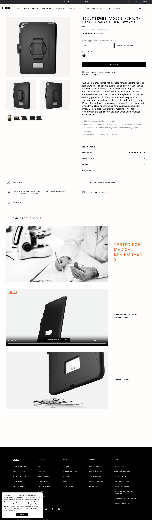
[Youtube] (59, 509)
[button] (38, 47)
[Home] (6, 8)
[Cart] (140, 8)
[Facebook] (52, 509)
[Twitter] (46, 509)
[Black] (84, 55)
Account (138, 2)
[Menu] (146, 8)
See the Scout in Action (57, 340)
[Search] (133, 8)
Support (122, 2)
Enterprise (114, 2)
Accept (22, 514)
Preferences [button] (12, 510)
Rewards (131, 2)
